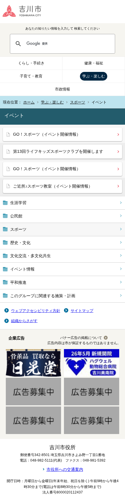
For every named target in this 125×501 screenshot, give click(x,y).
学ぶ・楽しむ (93, 76)
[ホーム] (26, 11)
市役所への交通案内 (65, 469)
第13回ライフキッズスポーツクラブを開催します (58, 151)
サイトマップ (82, 310)
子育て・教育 (31, 76)
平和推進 (18, 282)
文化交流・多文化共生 (30, 255)
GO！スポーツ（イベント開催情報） (47, 134)
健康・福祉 (93, 63)
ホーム (29, 102)
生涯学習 (18, 202)
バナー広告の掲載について (81, 338)
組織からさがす (24, 321)
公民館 (16, 216)
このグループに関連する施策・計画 (42, 295)
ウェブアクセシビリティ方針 (35, 310)
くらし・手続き (31, 63)
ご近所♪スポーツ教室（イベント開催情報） (52, 186)
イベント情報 (22, 269)
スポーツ (77, 102)
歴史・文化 (20, 242)
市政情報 (62, 89)
